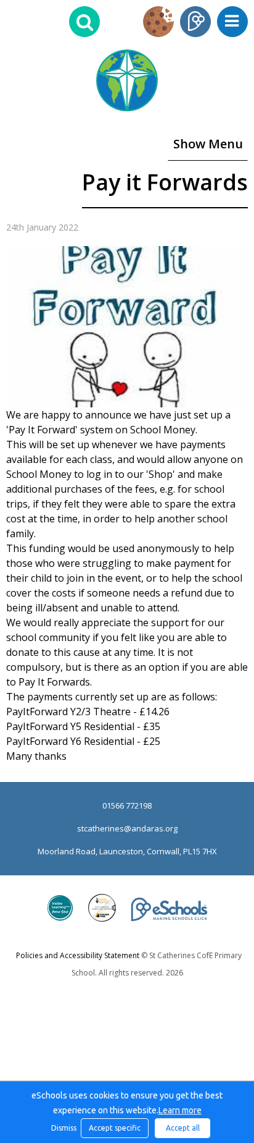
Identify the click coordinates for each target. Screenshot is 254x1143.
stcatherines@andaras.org (127, 828)
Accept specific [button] (115, 1128)
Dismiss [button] (63, 1128)
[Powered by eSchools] (169, 909)
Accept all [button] (183, 1128)
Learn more (180, 1110)
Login (195, 21)
